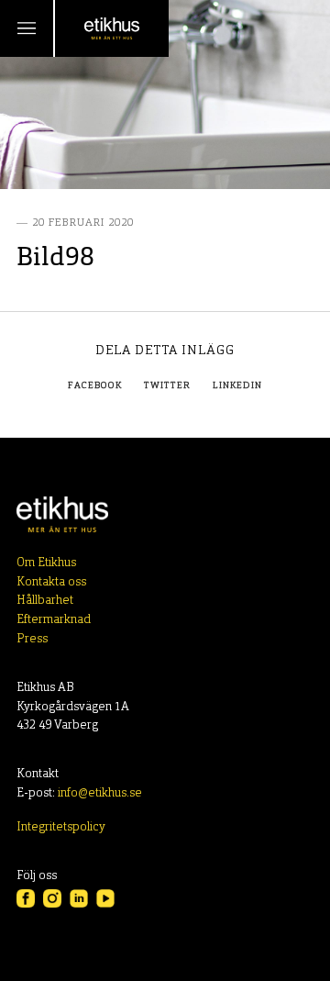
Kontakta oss (51, 582)
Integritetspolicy (60, 827)
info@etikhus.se (100, 793)
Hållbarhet (44, 601)
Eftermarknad (53, 620)
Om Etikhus (46, 563)
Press (32, 639)
